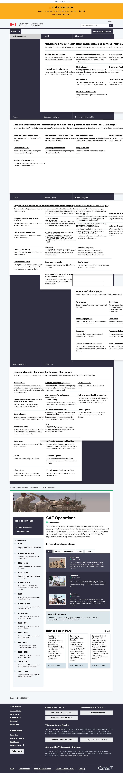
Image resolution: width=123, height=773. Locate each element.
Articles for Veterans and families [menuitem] (60, 441)
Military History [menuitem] (51, 221)
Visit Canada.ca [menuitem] (19, 36)
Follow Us (18, 752)
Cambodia (74, 575)
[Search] (111, 25)
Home (12, 488)
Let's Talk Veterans (97, 713)
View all (107, 631)
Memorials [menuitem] (49, 248)
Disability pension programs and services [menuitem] (27, 219)
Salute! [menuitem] (16, 456)
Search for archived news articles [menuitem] (60, 470)
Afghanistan (74, 557)
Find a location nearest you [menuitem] (56, 410)
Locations (14, 742)
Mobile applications (42, 769)
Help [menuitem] (47, 424)
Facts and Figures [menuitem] (53, 456)
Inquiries (14, 735)
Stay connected (17, 745)
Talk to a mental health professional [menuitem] (92, 395)
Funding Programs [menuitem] (85, 248)
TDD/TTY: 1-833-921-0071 (61, 718)
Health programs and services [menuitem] (26, 135)
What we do (15, 718)
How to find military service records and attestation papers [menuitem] (59, 275)
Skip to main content (62, 1)
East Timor (74, 594)
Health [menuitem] (46, 36)
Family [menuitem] (15, 117)
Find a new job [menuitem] (51, 135)
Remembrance (22, 488)
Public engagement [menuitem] (84, 319)
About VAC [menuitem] (79, 284)
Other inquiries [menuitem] (84, 410)
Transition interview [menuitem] (22, 262)
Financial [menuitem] (79, 36)
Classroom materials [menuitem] (53, 262)
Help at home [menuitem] (81, 79)
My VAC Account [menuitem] (84, 383)
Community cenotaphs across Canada (77, 638)
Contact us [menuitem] (48, 364)
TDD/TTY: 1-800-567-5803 (97, 740)
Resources (14, 725)
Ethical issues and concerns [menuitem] (87, 226)
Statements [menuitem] (18, 441)
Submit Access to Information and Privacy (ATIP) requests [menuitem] (28, 400)
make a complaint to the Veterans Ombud (74, 755)
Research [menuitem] (80, 331)
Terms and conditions (65, 769)
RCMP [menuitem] (15, 198)
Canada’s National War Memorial (99, 637)
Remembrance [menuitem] (50, 198)
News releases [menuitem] (19, 414)
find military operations (69, 618)
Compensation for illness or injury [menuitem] (90, 55)
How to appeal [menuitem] (82, 214)
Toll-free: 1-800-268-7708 (61, 740)
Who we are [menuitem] (81, 302)
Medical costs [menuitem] (81, 67)
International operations (23, 527)
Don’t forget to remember (53, 637)
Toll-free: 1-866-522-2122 (61, 713)
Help (12, 769)
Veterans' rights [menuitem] (81, 198)
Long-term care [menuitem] (82, 148)
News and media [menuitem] (19, 364)
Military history (35, 488)
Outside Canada (17, 738)
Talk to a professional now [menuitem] (24, 233)
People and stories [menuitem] (52, 233)
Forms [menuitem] (77, 279)
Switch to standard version (61, 14)
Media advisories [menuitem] (21, 427)
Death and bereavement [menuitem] (24, 160)
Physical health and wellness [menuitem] (56, 69)
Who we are (15, 714)
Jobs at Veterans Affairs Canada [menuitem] (89, 344)
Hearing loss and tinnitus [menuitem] (55, 55)
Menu (14, 31)
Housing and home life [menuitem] (84, 117)
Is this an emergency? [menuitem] (54, 383)
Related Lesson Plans (22, 531)
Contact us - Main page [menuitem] (58, 372)
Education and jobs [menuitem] (21, 148)
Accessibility (15, 711)
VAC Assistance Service (56, 729)
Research (14, 721)
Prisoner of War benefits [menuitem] (86, 92)
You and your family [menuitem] (22, 249)
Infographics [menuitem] (19, 470)
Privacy (82, 769)
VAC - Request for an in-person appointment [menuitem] (57, 396)
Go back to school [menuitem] (52, 148)
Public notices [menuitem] (19, 383)
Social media (24, 769)
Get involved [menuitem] (83, 262)
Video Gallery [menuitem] (51, 400)
